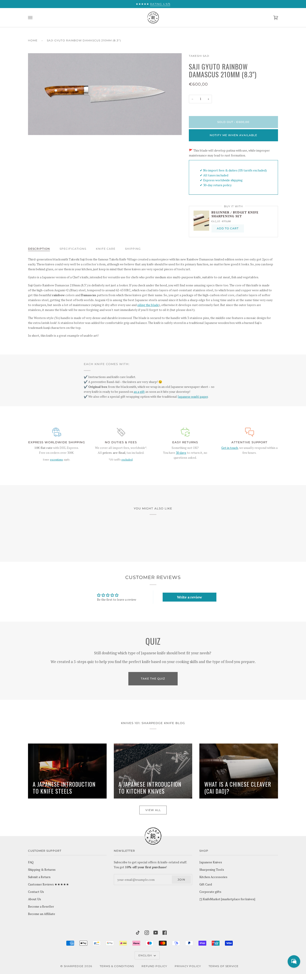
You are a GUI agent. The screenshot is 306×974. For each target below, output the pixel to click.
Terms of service (224, 966)
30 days (181, 453)
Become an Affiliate (41, 914)
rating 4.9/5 (160, 4)
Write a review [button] (189, 597)
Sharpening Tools (211, 870)
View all (153, 810)
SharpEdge (74, 966)
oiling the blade (148, 305)
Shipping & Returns (42, 870)
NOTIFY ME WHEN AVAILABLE (233, 135)
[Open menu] (34, 17)
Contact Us (36, 892)
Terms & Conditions (117, 966)
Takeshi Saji (199, 55)
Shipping (133, 248)
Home (33, 40)
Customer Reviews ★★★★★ (48, 884)
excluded (127, 459)
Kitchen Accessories (213, 877)
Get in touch (229, 448)
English (145, 955)
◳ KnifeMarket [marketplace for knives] (227, 899)
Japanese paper (193, 397)
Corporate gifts (210, 892)
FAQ (31, 862)
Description (39, 248)
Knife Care (105, 248)
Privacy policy (188, 966)
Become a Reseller (41, 906)
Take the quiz (153, 678)
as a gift (139, 392)
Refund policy (154, 966)
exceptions (56, 459)
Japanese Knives (210, 862)
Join (181, 879)
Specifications (73, 248)
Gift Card (205, 884)
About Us (34, 899)
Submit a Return (39, 877)
